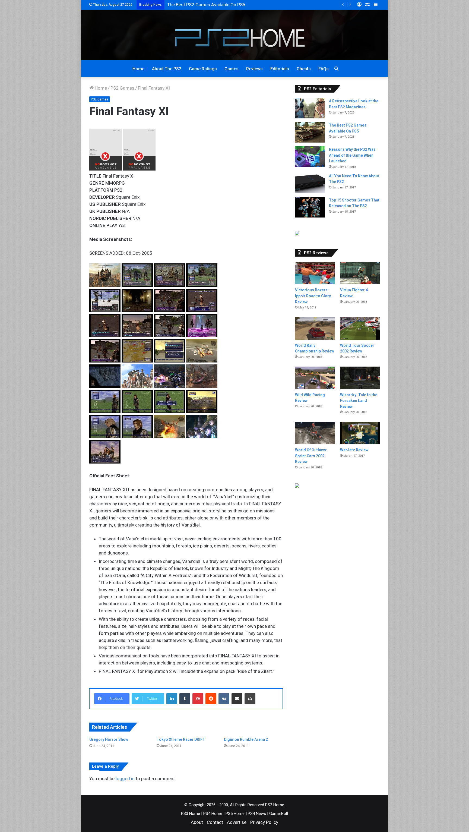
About (197, 822)
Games (231, 68)
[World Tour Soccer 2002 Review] (360, 328)
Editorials (279, 68)
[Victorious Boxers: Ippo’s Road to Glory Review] (315, 273)
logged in (125, 778)
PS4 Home (212, 813)
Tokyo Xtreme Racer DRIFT (181, 739)
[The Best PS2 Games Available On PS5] (310, 132)
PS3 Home (190, 813)
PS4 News (257, 813)
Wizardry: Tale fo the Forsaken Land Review (358, 401)
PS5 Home (235, 813)
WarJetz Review (354, 450)
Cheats (304, 68)
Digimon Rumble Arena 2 (246, 739)
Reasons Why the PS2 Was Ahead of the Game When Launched (352, 155)
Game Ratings (203, 68)
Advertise (236, 822)
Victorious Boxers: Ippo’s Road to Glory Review (313, 296)
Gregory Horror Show (108, 739)
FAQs (323, 68)
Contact (215, 822)
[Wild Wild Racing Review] (315, 378)
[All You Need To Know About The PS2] (310, 183)
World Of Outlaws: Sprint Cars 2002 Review (311, 456)
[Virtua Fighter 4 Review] (360, 273)
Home (138, 68)
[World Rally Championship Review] (315, 328)
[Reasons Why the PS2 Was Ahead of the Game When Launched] (310, 156)
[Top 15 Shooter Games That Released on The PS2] (310, 207)
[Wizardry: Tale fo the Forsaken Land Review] (360, 378)
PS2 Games (122, 88)
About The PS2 (166, 68)
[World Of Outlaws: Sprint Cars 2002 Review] (315, 433)
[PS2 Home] (235, 35)
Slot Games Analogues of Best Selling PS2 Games (218, 4)
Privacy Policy (264, 822)
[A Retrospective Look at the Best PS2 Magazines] (310, 108)
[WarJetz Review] (360, 433)
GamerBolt (278, 813)
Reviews (254, 68)
